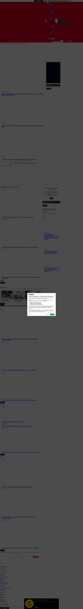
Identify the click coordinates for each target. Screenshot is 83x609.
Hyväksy (52, 314)
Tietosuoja (30, 314)
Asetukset (47, 314)
